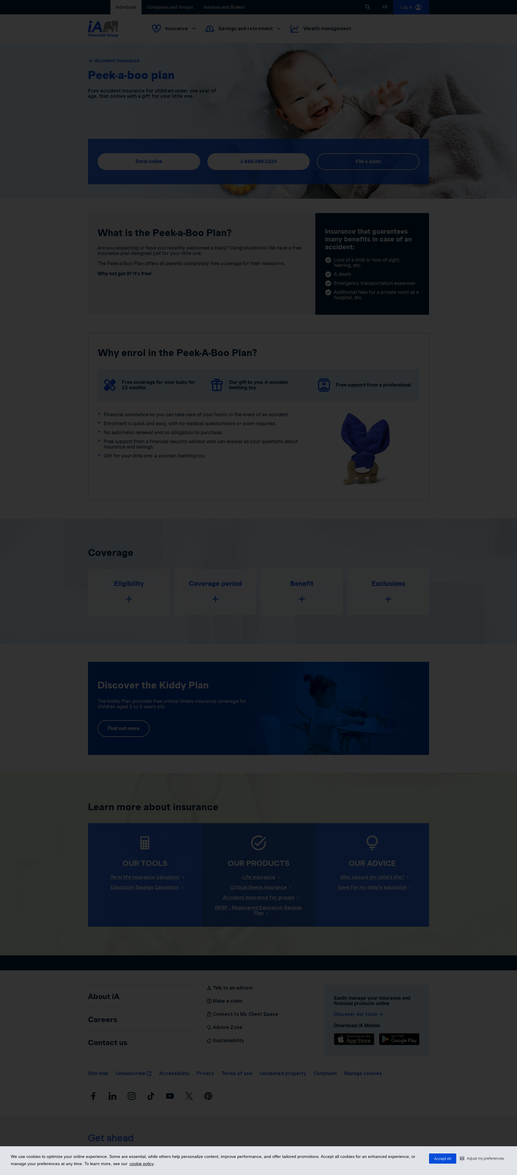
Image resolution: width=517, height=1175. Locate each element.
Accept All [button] (442, 1158)
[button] (482, 1158)
